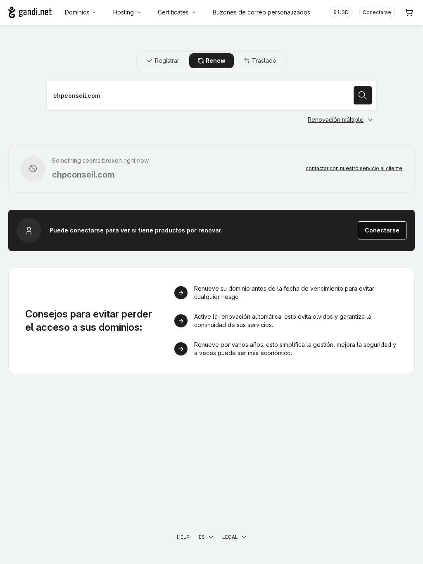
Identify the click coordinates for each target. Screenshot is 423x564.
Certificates (173, 12)
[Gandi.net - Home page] (30, 12)
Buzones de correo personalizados (261, 12)
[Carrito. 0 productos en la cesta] (409, 12)
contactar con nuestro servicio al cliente (354, 168)
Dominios (77, 12)
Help (183, 537)
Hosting (123, 12)
